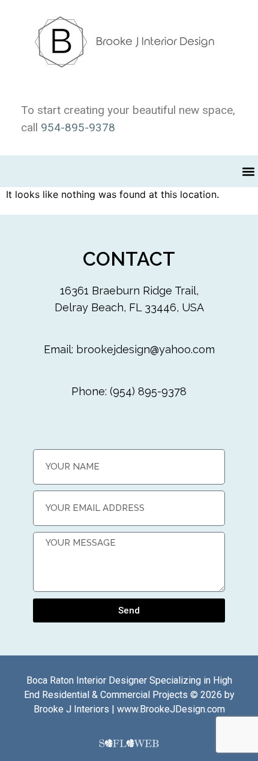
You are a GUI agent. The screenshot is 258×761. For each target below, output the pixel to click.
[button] (248, 171)
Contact (129, 259)
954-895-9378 (78, 127)
